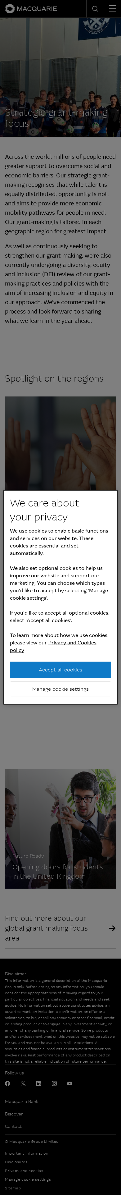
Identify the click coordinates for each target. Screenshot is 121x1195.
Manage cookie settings (60, 689)
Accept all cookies (60, 669)
